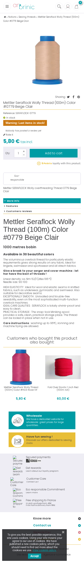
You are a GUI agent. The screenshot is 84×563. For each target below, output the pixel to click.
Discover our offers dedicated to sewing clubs (49, 440)
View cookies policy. (44, 550)
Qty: (7, 153)
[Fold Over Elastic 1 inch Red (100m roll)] (63, 367)
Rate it (9, 135)
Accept (34, 556)
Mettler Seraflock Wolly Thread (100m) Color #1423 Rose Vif (21, 388)
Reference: (9, 113)
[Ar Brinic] (23, 6)
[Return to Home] (4, 17)
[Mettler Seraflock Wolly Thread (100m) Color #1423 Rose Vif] (21, 367)
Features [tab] (12, 206)
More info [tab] (13, 201)
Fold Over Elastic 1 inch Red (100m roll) (63, 388)
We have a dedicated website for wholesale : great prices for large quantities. (45, 420)
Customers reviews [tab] (19, 211)
